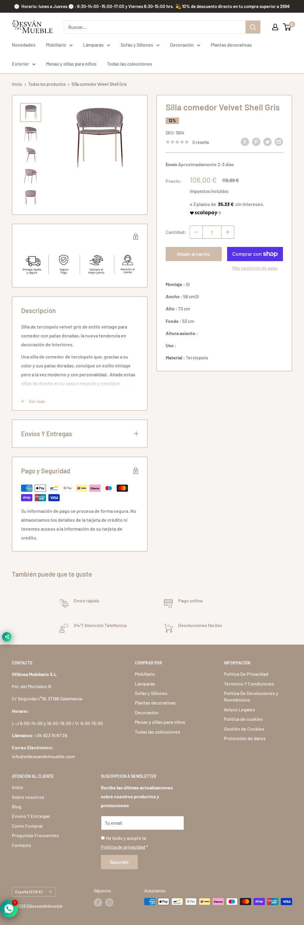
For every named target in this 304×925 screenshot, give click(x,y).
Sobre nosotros (28, 797)
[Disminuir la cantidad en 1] (196, 232)
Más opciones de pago (255, 268)
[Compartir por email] (279, 141)
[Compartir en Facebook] (245, 141)
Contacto (21, 845)
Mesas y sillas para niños (71, 63)
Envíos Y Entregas (31, 816)
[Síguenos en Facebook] (98, 902)
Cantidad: (176, 232)
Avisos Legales (239, 709)
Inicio (17, 84)
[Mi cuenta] (275, 27)
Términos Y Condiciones (249, 683)
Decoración (182, 44)
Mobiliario (56, 44)
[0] (287, 27)
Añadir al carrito (193, 254)
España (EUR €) (28, 891)
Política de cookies (243, 719)
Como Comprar (27, 826)
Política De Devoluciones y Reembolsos (251, 696)
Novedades (24, 44)
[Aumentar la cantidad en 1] (227, 232)
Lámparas (93, 44)
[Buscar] (253, 27)
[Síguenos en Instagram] (109, 902)
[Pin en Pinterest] (256, 141)
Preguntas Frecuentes (35, 835)
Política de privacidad (123, 847)
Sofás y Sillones (137, 44)
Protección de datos (245, 738)
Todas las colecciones (129, 63)
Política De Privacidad (246, 674)
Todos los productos (47, 84)
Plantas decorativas (231, 44)
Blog (16, 806)
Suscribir (119, 862)
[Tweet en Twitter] (267, 141)
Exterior (20, 63)
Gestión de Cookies (244, 729)
